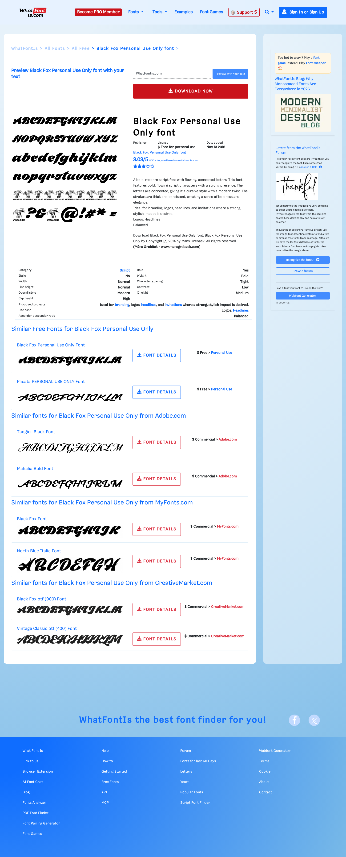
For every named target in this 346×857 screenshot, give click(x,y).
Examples (183, 12)
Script (125, 270)
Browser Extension (38, 772)
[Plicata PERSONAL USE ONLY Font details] (70, 397)
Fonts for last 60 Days (198, 761)
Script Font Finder (195, 803)
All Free (81, 48)
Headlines (241, 310)
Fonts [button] (134, 12)
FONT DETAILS (159, 355)
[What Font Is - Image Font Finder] (33, 12)
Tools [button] (158, 12)
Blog (26, 792)
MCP (105, 803)
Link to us (30, 761)
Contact (265, 792)
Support (245, 12)
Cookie (264, 772)
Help (105, 751)
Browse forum (303, 271)
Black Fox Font (32, 519)
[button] (269, 12)
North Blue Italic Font (39, 551)
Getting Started (114, 772)
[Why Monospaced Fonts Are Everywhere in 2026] (303, 113)
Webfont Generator (302, 295)
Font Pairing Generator (41, 823)
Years (184, 782)
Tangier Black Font (36, 432)
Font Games (211, 12)
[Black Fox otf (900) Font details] (70, 610)
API (104, 792)
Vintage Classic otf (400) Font (47, 628)
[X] (314, 720)
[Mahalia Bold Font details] (70, 483)
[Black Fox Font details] (70, 531)
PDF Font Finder (35, 813)
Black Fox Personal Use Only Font (51, 345)
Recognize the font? (300, 260)
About (264, 782)
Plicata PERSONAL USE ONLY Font (51, 381)
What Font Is (33, 751)
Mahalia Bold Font (35, 468)
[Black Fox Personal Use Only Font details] (70, 360)
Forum (185, 751)
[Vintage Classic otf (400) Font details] (70, 640)
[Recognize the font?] (303, 186)
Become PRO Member (98, 12)
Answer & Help (308, 167)
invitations (173, 305)
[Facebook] (294, 720)
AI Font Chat (33, 782)
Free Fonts (110, 782)
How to (107, 761)
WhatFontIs (24, 48)
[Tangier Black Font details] (70, 447)
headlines (148, 305)
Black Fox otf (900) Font (41, 599)
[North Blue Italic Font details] (70, 565)
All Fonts (55, 48)
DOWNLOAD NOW (193, 91)
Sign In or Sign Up (306, 12)
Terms (264, 761)
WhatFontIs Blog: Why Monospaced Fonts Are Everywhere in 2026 (295, 84)
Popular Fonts (191, 792)
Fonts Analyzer (34, 803)
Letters (186, 772)
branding (122, 305)
